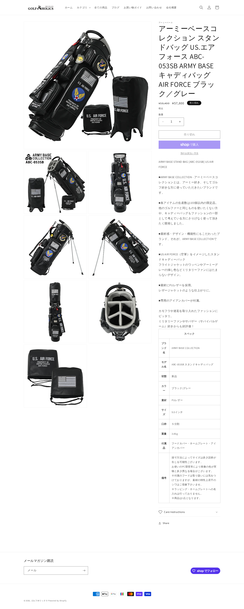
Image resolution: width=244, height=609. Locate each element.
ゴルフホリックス (39, 600)
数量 (161, 114)
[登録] (84, 570)
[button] (83, 7)
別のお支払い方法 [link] (189, 153)
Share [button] (166, 523)
